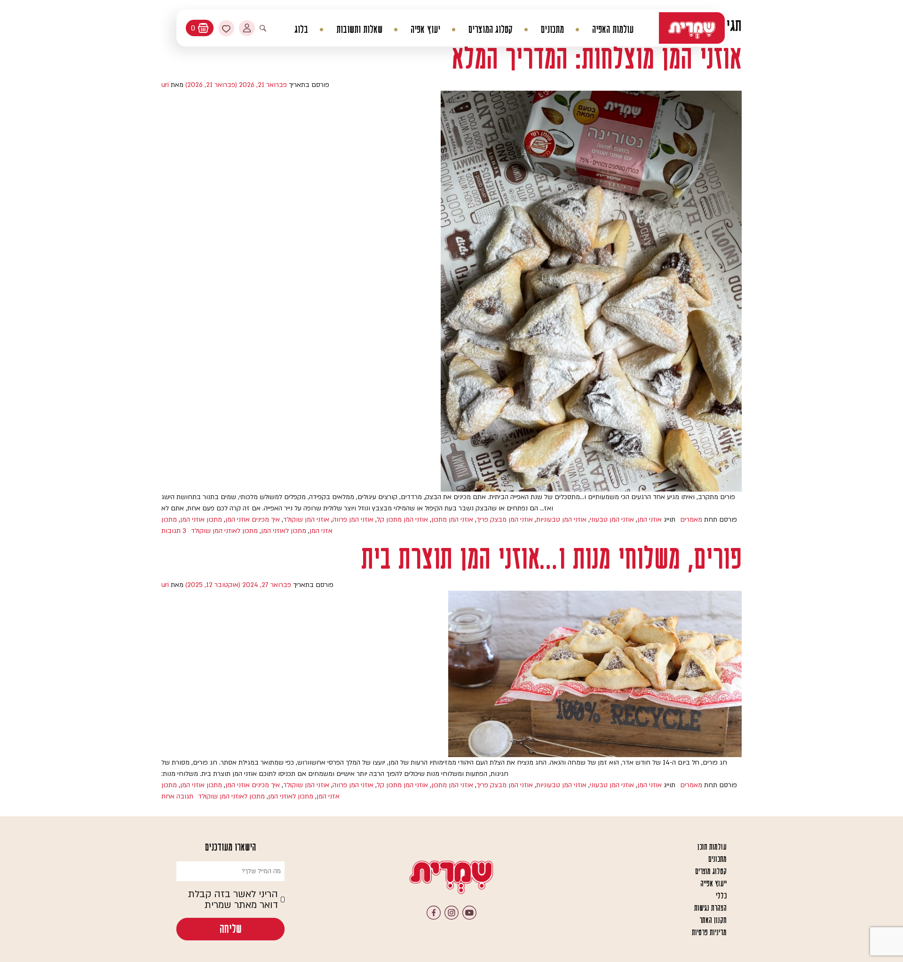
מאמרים (691, 519)
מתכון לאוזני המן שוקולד (224, 530)
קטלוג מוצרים (711, 871)
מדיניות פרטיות (709, 932)
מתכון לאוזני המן (283, 530)
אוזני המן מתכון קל (402, 519)
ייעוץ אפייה (713, 883)
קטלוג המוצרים (490, 29)
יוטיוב (469, 913)
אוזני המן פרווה (353, 519)
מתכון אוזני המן (201, 519)
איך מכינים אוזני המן (252, 519)
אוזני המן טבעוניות (561, 519)
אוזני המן (649, 519)
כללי (721, 895)
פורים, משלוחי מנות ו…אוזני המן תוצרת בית (551, 558)
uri (165, 84)
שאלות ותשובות (359, 29)
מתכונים (552, 29)
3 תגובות (173, 530)
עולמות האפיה (613, 29)
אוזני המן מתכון (452, 519)
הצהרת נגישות (710, 908)
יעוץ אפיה (425, 29)
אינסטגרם (451, 913)
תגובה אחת (177, 796)
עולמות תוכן (712, 847)
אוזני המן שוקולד (306, 519)
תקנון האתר (713, 920)
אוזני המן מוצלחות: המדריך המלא (597, 58)
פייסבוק (434, 913)
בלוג (301, 29)
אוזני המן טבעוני (612, 519)
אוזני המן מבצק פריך (504, 519)
